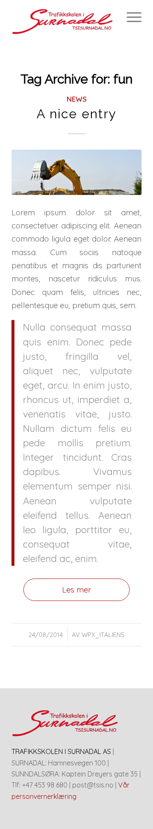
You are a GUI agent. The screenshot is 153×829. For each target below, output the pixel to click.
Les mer (76, 590)
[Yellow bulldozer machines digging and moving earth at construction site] (76, 172)
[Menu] (130, 17)
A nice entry (76, 113)
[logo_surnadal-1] (63, 17)
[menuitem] (130, 17)
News (77, 99)
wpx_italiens (103, 635)
